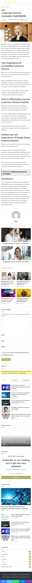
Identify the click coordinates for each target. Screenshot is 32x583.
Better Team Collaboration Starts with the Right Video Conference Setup (20, 416)
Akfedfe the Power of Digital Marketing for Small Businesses (23, 300)
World (8, 6)
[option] (16, 437)
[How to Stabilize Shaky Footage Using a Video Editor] (5, 517)
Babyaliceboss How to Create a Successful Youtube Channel (7, 300)
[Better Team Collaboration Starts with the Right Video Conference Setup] (6, 417)
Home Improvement (7, 566)
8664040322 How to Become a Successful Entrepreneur (7, 283)
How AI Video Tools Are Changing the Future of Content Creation (20, 387)
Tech (3, 556)
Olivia (5, 19)
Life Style (4, 564)
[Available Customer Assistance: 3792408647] (6, 409)
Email (3, 340)
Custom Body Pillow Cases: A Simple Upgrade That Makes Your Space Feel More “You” (16, 442)
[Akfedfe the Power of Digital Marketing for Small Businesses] (24, 293)
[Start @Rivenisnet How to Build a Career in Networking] (24, 276)
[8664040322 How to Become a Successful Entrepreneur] (8, 276)
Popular (5, 380)
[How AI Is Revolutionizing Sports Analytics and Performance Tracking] (6, 395)
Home (4, 6)
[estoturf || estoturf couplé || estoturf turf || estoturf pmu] (10, 1)
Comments (26, 380)
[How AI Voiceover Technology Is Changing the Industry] (6, 403)
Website (3, 346)
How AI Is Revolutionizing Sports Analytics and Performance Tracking (20, 394)
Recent (15, 380)
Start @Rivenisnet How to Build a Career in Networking (23, 283)
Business (4, 559)
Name (3, 335)
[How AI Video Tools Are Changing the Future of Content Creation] (6, 387)
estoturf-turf (5, 554)
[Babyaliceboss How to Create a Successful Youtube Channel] (8, 293)
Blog (3, 561)
